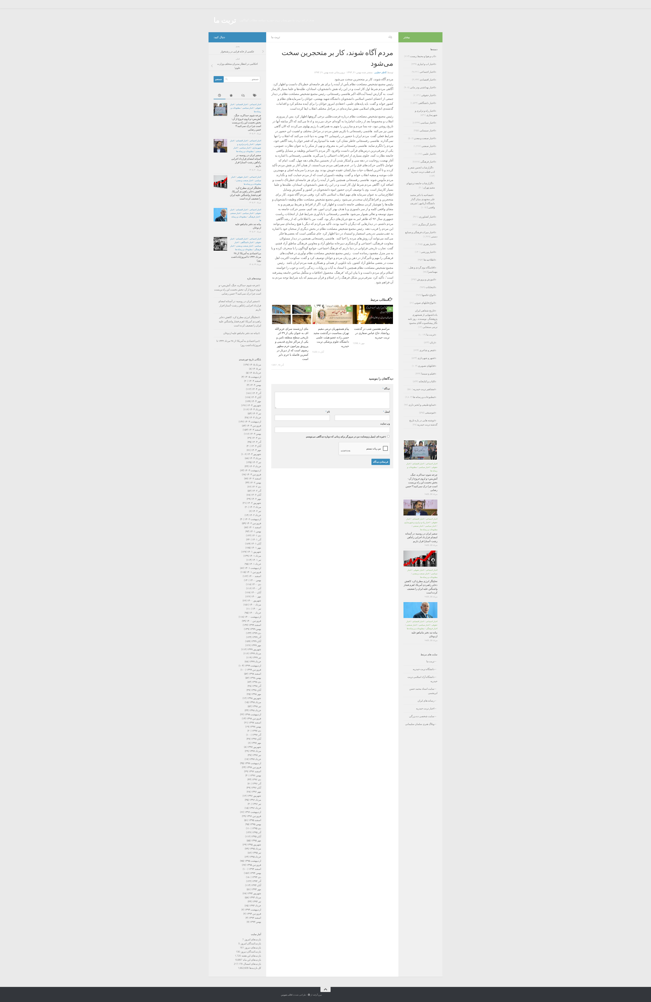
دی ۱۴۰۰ (256, 584)
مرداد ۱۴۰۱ (255, 555)
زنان (432, 342)
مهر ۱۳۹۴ (256, 889)
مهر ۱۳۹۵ (256, 840)
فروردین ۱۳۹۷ (253, 767)
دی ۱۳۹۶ (256, 779)
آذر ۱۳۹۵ (256, 832)
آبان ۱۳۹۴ (256, 885)
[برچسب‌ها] (255, 95)
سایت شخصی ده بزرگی (421, 716)
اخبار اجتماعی (255, 104)
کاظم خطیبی (380, 72)
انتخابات (430, 287)
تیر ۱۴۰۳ (256, 462)
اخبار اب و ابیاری (425, 64)
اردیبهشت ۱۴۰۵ (253, 376)
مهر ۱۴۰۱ (256, 547)
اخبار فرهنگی (254, 217)
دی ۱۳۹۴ (256, 877)
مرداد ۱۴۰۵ (255, 364)
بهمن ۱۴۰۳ (255, 433)
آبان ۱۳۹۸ (256, 690)
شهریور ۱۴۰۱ (254, 551)
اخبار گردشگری (426, 224)
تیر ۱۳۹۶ (256, 803)
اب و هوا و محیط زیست (422, 56)
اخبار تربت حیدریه (425, 708)
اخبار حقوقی (242, 177)
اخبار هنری (428, 244)
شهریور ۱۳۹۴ (254, 893)
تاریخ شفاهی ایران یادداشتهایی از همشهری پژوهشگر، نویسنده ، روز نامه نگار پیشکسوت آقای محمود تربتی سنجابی (422, 319)
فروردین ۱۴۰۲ (253, 523)
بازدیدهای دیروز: (252, 947)
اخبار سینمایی (427, 130)
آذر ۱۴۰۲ (256, 490)
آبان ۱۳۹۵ (256, 836)
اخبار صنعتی (235, 213)
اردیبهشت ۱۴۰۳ (253, 470)
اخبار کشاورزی (426, 216)
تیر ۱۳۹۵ (256, 852)
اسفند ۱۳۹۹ (255, 624)
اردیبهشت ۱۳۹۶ (253, 812)
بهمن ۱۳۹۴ (255, 873)
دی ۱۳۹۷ (256, 730)
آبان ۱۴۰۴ (256, 397)
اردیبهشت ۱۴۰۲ (253, 519)
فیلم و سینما (427, 373)
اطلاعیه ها (429, 259)
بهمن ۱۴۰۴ (255, 385)
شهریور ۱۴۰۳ (254, 454)
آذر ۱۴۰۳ (256, 441)
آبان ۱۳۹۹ (256, 641)
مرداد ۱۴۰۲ (255, 507)
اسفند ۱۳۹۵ (255, 820)
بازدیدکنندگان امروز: (250, 943)
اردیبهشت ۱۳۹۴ (253, 909)
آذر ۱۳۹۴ (256, 881)
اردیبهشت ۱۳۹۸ (253, 714)
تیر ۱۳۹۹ (256, 657)
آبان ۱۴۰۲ (256, 494)
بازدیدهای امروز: (252, 939)
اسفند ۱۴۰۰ (255, 576)
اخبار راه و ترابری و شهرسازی (417, 522)
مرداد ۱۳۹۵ (255, 848)
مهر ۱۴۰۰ (256, 596)
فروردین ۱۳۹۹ (253, 669)
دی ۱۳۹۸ (256, 681)
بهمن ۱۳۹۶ (255, 775)
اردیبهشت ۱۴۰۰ (253, 616)
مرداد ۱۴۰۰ (255, 604)
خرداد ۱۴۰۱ (255, 563)
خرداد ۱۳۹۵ (255, 856)
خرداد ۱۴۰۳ (255, 466)
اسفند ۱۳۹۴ (255, 869)
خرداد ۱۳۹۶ (255, 807)
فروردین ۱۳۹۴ (253, 913)
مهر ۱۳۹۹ (256, 645)
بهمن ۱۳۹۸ (255, 677)
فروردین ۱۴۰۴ (253, 425)
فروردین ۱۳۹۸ (253, 718)
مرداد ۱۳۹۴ (255, 897)
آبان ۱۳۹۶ (256, 787)
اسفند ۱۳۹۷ (255, 722)
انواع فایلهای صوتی (424, 302)
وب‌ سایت (385, 423)
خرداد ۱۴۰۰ (255, 612)
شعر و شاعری (426, 350)
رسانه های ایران (426, 700)
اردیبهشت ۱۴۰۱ (253, 568)
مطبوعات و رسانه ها (244, 151)
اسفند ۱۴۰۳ (255, 429)
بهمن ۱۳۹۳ (255, 921)
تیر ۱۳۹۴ (256, 901)
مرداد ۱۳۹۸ (255, 702)
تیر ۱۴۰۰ (256, 608)
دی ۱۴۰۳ (256, 437)
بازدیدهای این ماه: (251, 959)
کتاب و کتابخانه (426, 381)
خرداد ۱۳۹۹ (255, 661)
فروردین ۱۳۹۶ (253, 816)
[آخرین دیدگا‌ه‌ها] (243, 95)
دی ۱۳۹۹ (256, 633)
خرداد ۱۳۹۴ (255, 905)
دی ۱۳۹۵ (256, 828)
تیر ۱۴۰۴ (256, 413)
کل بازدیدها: (254, 967)
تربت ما (225, 20)
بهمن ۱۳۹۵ (255, 824)
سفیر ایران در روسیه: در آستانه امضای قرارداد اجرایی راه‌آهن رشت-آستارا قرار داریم (239, 305)
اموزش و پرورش (425, 279)
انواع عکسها (428, 295)
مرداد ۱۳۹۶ (255, 799)
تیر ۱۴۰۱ (256, 559)
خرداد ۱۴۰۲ (255, 515)
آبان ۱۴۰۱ (256, 543)
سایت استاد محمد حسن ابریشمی (423, 691)
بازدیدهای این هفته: (251, 955)
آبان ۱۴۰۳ (256, 446)
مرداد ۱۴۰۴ (255, 409)
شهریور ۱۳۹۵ (254, 844)
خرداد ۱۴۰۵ (255, 372)
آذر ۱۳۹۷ (256, 734)
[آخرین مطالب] (219, 95)
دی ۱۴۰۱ (256, 535)
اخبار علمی (428, 153)
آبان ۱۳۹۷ (256, 738)
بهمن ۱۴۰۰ (255, 580)
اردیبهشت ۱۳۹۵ (253, 860)
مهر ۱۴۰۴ (256, 401)
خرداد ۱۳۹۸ (255, 710)
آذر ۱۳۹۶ (256, 783)
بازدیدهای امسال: (251, 963)
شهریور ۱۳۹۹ (254, 649)
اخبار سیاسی (247, 108)
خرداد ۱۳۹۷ (255, 759)
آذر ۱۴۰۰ (256, 588)
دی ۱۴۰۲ (256, 486)
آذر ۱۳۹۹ (256, 637)
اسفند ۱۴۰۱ (255, 527)
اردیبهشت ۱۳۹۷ (253, 763)
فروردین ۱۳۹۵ (253, 864)
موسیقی (429, 412)
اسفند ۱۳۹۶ (255, 771)
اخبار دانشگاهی (246, 242)
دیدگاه (386, 388)
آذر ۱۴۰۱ (256, 539)
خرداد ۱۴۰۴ (255, 417)
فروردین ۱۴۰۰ (253, 620)
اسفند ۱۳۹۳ (255, 917)
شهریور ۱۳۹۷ (254, 746)
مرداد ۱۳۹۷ (255, 751)
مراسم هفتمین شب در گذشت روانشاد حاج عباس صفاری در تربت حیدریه (372, 333)
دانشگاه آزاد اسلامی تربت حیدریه (422, 679)
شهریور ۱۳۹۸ (254, 698)
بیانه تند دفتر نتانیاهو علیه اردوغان (240, 333)
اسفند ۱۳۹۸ (255, 673)
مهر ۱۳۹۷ (256, 742)
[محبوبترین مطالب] (231, 95)
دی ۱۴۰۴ (256, 389)
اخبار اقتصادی (242, 104)
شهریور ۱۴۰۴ (254, 405)
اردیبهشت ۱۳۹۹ (253, 665)
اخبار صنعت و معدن (244, 180)
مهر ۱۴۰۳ (256, 450)
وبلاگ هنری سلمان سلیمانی (419, 724)
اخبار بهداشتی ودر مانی (422, 87)
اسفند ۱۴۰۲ (255, 478)
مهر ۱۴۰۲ (256, 498)
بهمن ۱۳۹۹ (255, 629)
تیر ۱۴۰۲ (256, 511)
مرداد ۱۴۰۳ (255, 458)
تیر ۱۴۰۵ (256, 368)
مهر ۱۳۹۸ (256, 694)
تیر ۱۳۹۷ (256, 755)
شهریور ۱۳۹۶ (254, 795)
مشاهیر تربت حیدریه (423, 389)
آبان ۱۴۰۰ (256, 592)
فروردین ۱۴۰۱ (253, 572)
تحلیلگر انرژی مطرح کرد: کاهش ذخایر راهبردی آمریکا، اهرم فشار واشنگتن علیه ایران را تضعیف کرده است (240, 321)
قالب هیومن (286, 995)
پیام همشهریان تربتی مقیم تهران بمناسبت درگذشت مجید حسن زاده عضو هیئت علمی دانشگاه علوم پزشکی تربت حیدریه (331, 337)
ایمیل (386, 411)
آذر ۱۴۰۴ (256, 393)
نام (328, 411)
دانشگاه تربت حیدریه (423, 669)
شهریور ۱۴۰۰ (254, 600)
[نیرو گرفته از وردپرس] (309, 995)
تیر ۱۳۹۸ (256, 706)
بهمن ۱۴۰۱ (255, 531)
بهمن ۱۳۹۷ (255, 726)
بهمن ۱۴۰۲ (255, 482)
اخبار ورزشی (427, 252)
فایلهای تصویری (426, 365)
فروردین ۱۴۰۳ (253, 474)
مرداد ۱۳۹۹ (255, 653)
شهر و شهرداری (426, 358)
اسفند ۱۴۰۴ (255, 380)
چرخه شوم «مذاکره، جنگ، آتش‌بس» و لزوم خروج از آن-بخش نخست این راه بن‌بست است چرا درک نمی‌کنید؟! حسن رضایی (246, 122)
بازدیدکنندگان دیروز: (250, 951)
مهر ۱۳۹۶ (256, 791)
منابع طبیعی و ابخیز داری (421, 404)
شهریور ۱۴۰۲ (254, 502)
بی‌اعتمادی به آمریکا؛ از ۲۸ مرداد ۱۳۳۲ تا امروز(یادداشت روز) (246, 257)
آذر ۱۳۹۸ (256, 685)
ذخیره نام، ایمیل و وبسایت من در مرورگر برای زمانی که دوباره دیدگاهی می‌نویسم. (346, 436)
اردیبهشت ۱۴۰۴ (253, 421)
